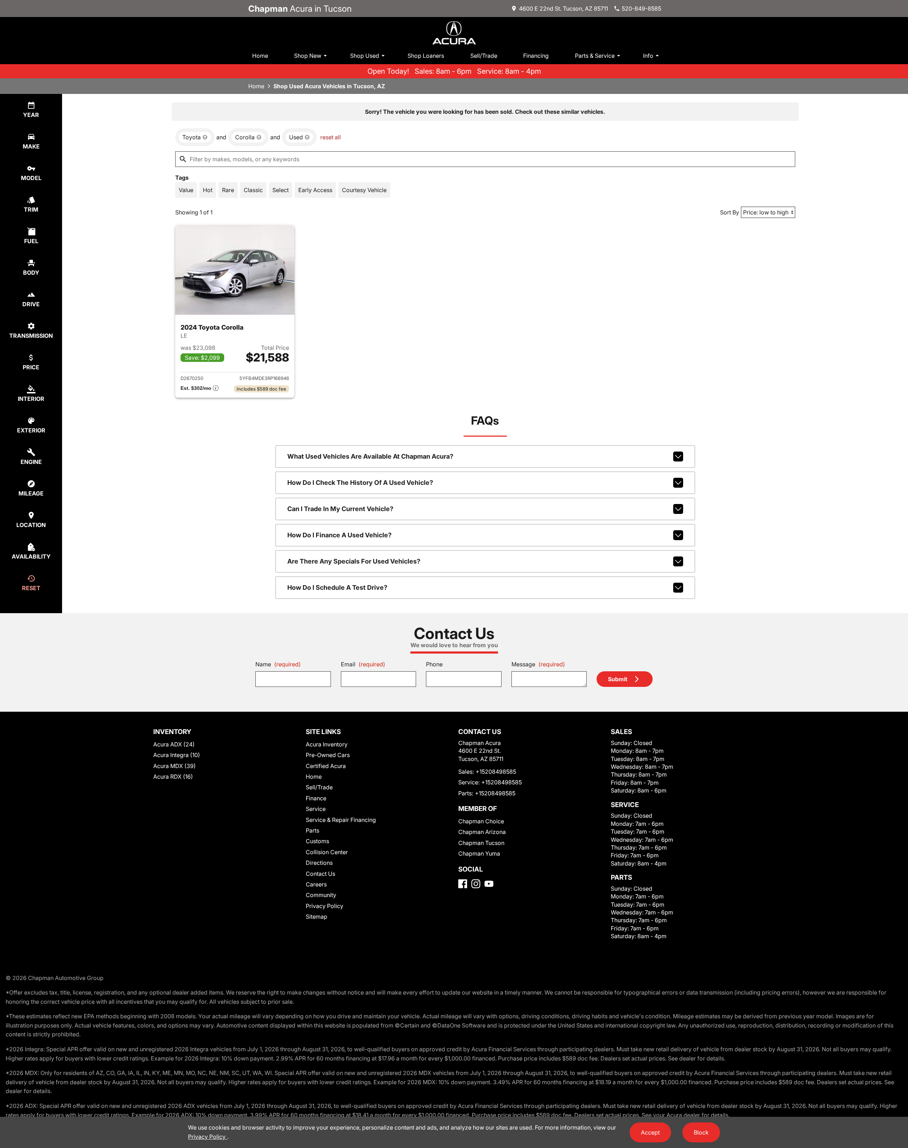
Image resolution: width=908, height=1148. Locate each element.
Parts (312, 830)
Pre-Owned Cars (328, 754)
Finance (316, 798)
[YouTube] (489, 884)
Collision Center (327, 852)
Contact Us (320, 873)
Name (278, 664)
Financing (536, 55)
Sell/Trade (483, 55)
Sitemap (316, 916)
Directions (319, 862)
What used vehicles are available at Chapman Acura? (370, 456)
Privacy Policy (324, 905)
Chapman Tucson (481, 842)
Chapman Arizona (482, 831)
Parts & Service (595, 55)
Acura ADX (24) (174, 744)
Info (648, 55)
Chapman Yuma (479, 853)
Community (321, 894)
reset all (330, 137)
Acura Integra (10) (176, 754)
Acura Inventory (327, 744)
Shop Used (364, 55)
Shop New (307, 55)
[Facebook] (463, 884)
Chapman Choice (481, 821)
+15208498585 (496, 771)
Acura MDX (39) (174, 765)
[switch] (186, 190)
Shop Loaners (426, 55)
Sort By (729, 212)
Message (538, 664)
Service (316, 808)
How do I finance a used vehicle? (339, 535)
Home (260, 55)
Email (363, 664)
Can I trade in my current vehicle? (340, 509)
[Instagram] (476, 884)
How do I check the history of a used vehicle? (360, 482)
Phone (434, 664)
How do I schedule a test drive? (337, 587)
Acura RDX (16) (173, 776)
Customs (317, 841)
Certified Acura (326, 765)
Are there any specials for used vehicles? (353, 561)
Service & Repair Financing (341, 819)
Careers (316, 884)
